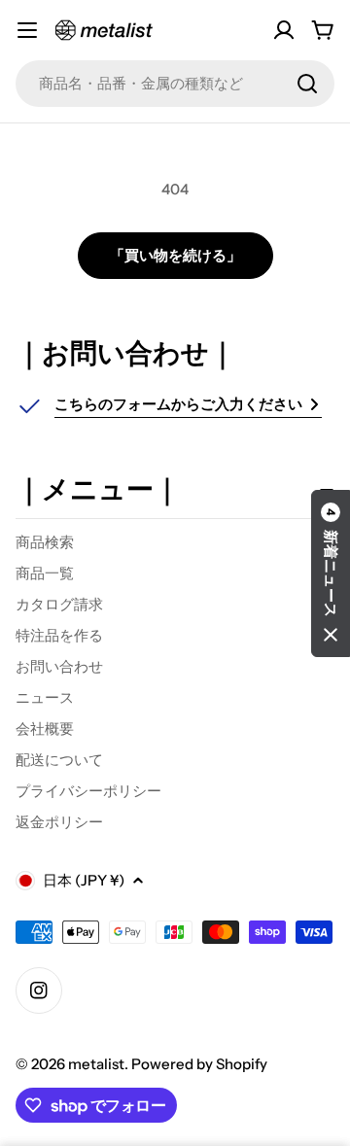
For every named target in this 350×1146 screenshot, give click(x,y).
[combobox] (175, 83)
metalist (96, 1064)
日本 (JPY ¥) (83, 880)
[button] (330, 573)
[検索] (307, 83)
